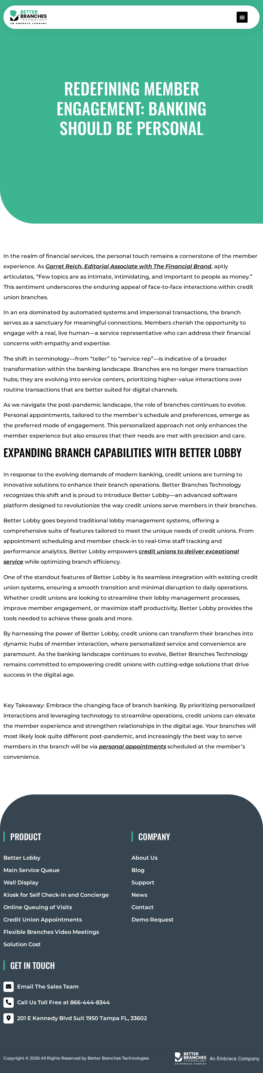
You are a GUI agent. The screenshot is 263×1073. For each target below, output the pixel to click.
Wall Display (20, 882)
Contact (143, 907)
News (139, 895)
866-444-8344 (63, 1002)
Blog (138, 870)
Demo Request (153, 919)
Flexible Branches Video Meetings (51, 932)
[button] (242, 17)
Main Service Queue (31, 870)
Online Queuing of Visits (37, 907)
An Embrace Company (235, 1058)
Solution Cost (22, 944)
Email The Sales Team (48, 986)
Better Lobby (21, 858)
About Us (145, 858)
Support (143, 882)
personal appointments (132, 746)
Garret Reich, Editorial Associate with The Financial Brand (128, 266)
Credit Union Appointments (42, 919)
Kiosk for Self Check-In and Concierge (56, 895)
